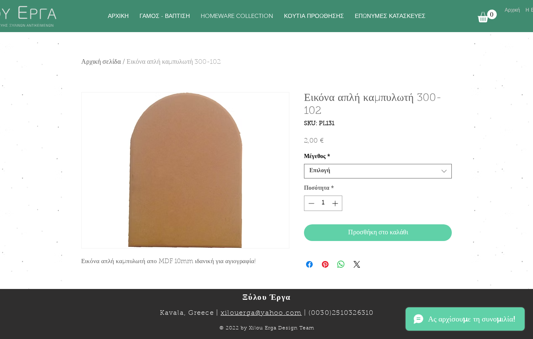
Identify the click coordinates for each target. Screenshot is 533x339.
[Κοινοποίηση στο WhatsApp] (341, 264)
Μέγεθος (317, 157)
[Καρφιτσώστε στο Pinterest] (325, 264)
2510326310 (353, 313)
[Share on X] (357, 264)
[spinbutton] (323, 203)
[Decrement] (310, 203)
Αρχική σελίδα (101, 62)
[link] (487, 16)
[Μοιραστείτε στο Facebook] (309, 264)
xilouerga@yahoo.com (261, 313)
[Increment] (336, 203)
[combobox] (378, 171)
